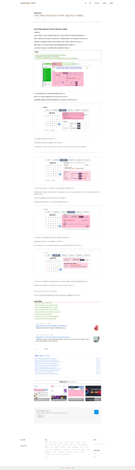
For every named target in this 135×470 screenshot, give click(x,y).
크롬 (79, 449)
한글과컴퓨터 (76, 447)
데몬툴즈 (77, 452)
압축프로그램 (53, 445)
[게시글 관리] (41, 349)
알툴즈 (47, 447)
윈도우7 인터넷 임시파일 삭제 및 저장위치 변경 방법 (45, 358)
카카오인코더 (70, 452)
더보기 (46, 456)
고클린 (83, 449)
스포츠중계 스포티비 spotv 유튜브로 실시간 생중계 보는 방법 (47, 365)
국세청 (54, 452)
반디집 (86, 447)
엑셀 (47, 442)
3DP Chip (65, 445)
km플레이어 (61, 452)
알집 (53, 454)
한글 (69, 447)
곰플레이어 (48, 452)
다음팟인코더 (67, 449)
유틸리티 (73, 442)
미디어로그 (96, 3)
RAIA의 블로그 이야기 (28, 3)
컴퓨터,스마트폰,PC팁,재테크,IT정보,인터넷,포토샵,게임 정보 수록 (52, 413)
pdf (51, 449)
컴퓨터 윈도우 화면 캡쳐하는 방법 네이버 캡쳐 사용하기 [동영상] (47, 361)
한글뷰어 (48, 454)
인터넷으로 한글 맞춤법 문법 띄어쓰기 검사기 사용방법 (45, 367)
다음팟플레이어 (65, 454)
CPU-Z (73, 449)
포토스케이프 (73, 445)
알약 (59, 445)
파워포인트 (63, 447)
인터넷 (41, 355)
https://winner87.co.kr (42, 323)
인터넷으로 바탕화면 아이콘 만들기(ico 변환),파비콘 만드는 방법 (47, 368)
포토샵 (82, 452)
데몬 (47, 445)
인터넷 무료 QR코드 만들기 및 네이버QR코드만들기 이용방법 (47, 370)
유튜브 (78, 442)
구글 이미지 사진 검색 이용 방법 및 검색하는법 (44, 372)
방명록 (111, 3)
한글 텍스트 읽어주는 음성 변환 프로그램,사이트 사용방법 (46, 360)
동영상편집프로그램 (83, 445)
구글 (82, 447)
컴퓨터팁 (36, 355)
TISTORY (68, 468)
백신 (52, 447)
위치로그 (105, 3)
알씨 (88, 449)
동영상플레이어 (57, 449)
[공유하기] (39, 349)
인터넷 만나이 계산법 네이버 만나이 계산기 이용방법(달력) (46, 373)
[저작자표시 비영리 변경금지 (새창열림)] (51, 349)
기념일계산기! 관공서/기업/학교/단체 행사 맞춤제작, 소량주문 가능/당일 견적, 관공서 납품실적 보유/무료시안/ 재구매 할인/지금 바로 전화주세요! (63, 340)
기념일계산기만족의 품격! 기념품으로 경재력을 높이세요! (51, 328)
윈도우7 (61, 442)
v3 (50, 442)
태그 (90, 3)
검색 (112, 443)
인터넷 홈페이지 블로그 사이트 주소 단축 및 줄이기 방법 (45, 363)
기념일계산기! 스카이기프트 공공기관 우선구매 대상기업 (52, 337)
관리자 (72, 468)
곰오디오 (84, 442)
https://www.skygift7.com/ (43, 334)
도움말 (66, 442)
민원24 (55, 442)
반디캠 (56, 447)
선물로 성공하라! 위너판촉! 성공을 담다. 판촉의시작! (51, 326)
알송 (47, 449)
